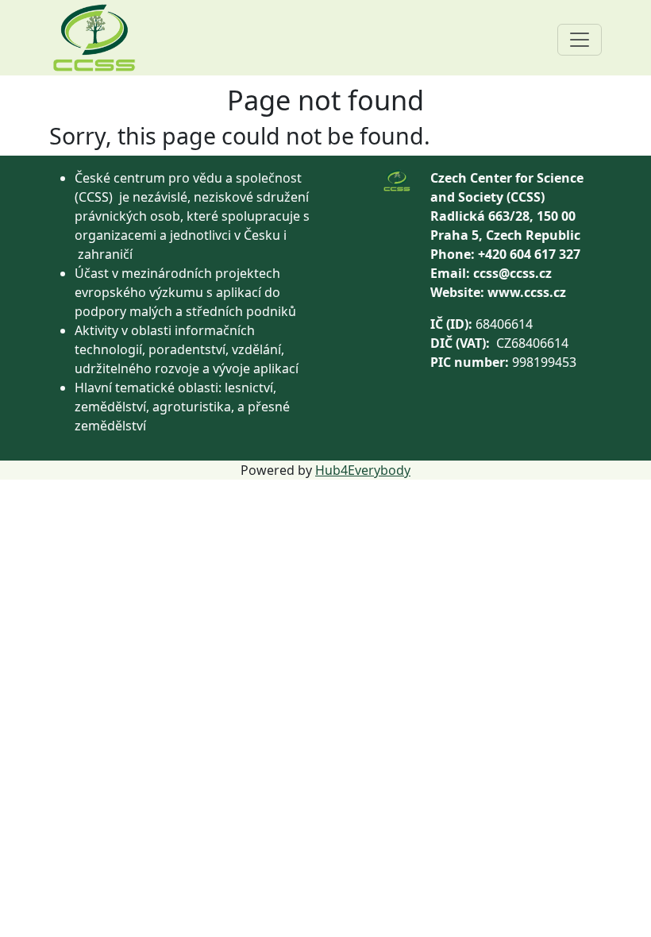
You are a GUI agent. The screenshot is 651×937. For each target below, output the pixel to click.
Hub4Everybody (362, 470)
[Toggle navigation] (579, 40)
